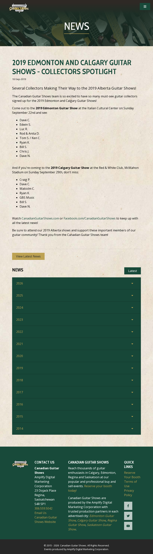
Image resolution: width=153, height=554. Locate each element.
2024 (19, 307)
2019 (19, 368)
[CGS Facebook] (128, 506)
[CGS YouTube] (128, 526)
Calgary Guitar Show (91, 520)
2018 (19, 380)
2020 (19, 356)
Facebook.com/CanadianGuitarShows (89, 218)
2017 (19, 392)
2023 (19, 320)
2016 (19, 404)
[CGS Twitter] (128, 516)
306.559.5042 (43, 508)
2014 (19, 428)
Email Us (40, 513)
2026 (19, 283)
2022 (19, 332)
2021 (19, 344)
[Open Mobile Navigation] (145, 6)
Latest (132, 271)
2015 (19, 416)
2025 (19, 295)
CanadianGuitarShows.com (40, 218)
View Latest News (28, 256)
